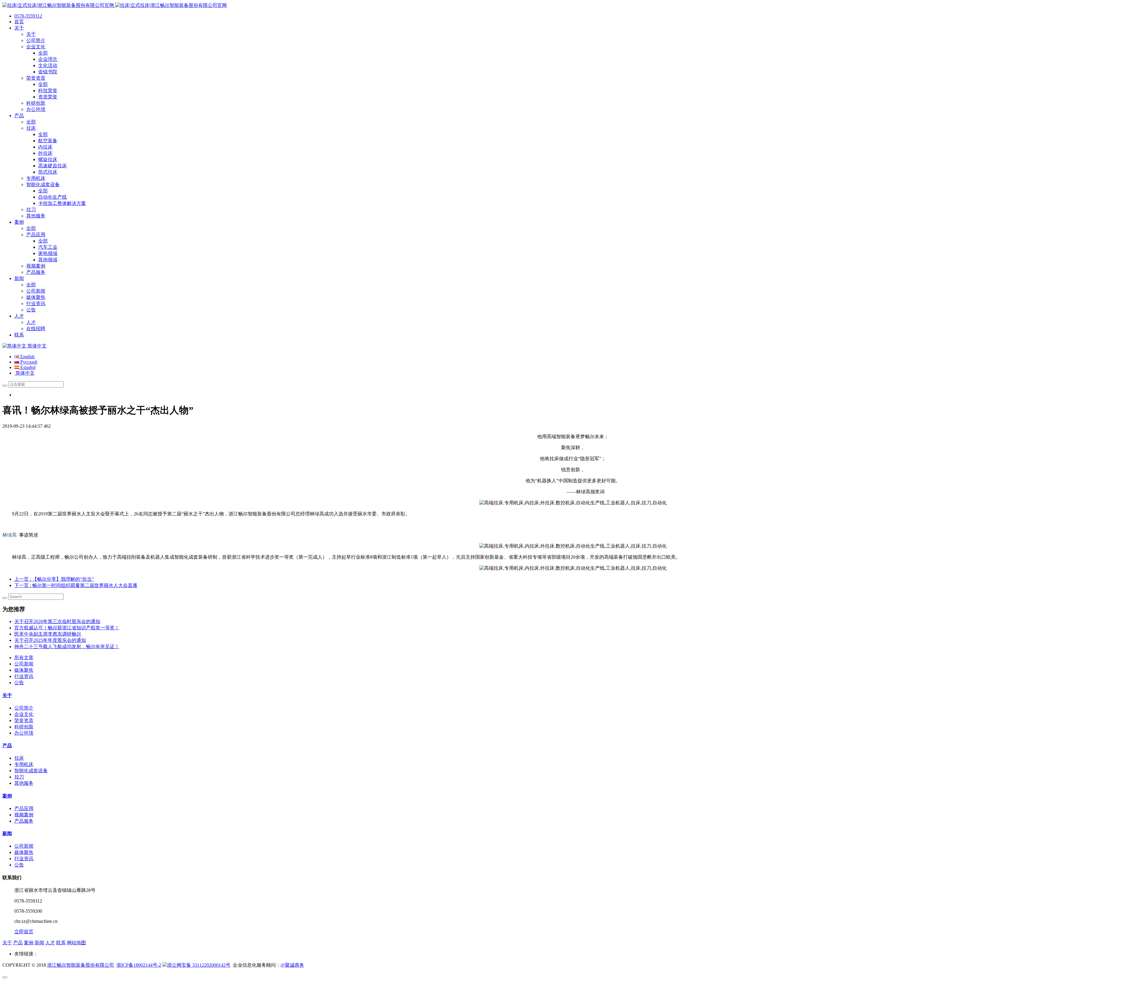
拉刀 (19, 776)
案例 (7, 795)
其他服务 (23, 783)
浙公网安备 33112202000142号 (198, 965)
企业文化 (23, 714)
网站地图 (76, 942)
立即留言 (23, 931)
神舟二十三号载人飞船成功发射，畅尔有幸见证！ (66, 646)
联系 (61, 942)
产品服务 (23, 821)
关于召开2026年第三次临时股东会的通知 (57, 621)
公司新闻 (23, 663)
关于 (7, 695)
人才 (50, 942)
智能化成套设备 (31, 770)
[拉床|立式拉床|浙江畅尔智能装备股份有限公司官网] (114, 5)
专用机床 (23, 764)
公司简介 (23, 707)
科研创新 (23, 726)
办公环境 (23, 733)
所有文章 (23, 657)
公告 (19, 682)
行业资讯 (23, 676)
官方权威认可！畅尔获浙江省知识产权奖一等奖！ (66, 627)
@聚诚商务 (292, 965)
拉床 (19, 758)
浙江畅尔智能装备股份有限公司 (80, 965)
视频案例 (23, 814)
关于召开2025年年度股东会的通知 (50, 640)
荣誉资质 (23, 720)
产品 (7, 745)
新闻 (7, 833)
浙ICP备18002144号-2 (138, 965)
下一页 (75, 585)
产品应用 (23, 808)
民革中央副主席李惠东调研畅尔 (47, 634)
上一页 (54, 579)
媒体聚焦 (23, 670)
